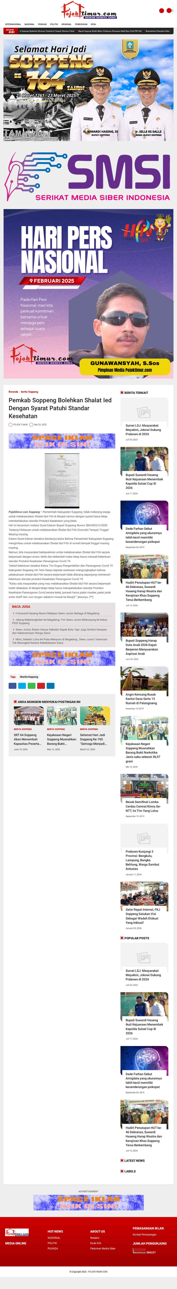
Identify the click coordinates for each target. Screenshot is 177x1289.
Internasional (13, 24)
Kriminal (67, 24)
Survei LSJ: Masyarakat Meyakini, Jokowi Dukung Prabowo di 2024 (143, 430)
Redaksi (94, 1237)
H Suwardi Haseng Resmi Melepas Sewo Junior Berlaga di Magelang (57, 613)
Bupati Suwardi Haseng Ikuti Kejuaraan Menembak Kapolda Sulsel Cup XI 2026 (144, 481)
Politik (54, 24)
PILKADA (53, 1248)
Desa (93, 24)
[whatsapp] (31, 686)
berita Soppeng (29, 391)
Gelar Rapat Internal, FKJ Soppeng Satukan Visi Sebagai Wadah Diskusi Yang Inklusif (143, 916)
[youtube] (25, 1249)
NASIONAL (54, 1237)
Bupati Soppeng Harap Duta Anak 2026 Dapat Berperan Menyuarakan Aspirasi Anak (142, 647)
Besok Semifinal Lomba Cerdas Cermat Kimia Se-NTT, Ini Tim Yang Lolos (143, 806)
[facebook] (12, 686)
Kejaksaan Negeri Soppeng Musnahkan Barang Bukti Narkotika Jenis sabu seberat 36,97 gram (61, 739)
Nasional (30, 24)
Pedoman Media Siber (102, 1248)
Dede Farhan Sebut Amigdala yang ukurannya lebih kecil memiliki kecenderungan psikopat (144, 535)
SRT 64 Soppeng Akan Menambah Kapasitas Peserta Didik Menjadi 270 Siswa (26, 739)
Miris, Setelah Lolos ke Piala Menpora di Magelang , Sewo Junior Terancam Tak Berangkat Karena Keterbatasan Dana (59, 641)
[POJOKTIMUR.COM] (88, 19)
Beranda (13, 391)
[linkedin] (50, 686)
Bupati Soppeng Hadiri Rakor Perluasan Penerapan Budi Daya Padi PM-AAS (75, 31)
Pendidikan (81, 24)
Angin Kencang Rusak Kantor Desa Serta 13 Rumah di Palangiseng (141, 699)
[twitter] (22, 686)
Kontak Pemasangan (144, 1234)
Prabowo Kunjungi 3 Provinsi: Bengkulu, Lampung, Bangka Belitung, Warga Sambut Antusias (142, 860)
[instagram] (20, 1249)
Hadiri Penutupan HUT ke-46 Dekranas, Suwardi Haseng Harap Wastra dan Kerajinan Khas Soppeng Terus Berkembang (144, 591)
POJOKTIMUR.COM (97, 1271)
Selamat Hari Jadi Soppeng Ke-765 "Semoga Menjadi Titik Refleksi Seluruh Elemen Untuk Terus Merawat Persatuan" (95, 739)
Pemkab (42, 24)
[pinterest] (41, 686)
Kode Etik (95, 1243)
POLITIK (52, 1243)
